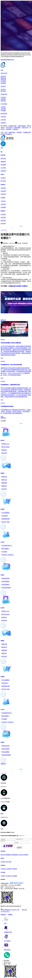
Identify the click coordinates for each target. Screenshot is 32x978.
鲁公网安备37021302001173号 (10, 909)
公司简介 (3, 107)
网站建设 (3, 914)
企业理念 (3, 108)
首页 (2, 70)
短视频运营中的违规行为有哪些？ (18, 286)
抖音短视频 (17, 127)
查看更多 (3, 320)
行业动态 (3, 97)
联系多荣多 (4, 113)
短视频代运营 (10, 59)
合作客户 (3, 86)
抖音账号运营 (12, 126)
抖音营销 (15, 129)
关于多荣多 (4, 104)
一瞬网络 (9, 914)
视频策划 (3, 78)
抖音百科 (3, 101)
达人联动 (3, 81)
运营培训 (3, 83)
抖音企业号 (25, 127)
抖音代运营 (4, 73)
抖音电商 (8, 129)
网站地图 (3, 59)
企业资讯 (3, 99)
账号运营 (3, 76)
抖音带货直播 (22, 126)
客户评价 (3, 91)
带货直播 (3, 80)
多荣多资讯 (4, 94)
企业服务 (3, 110)
